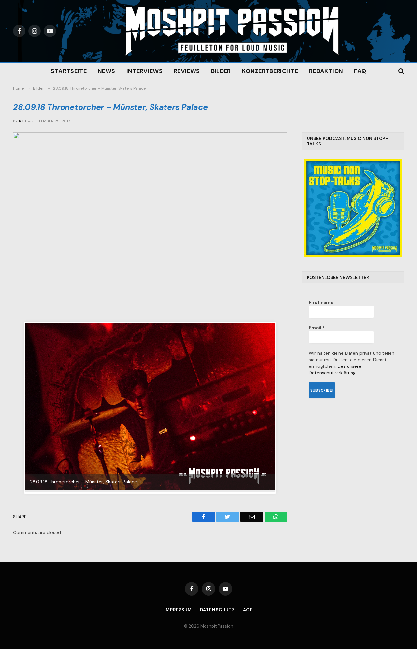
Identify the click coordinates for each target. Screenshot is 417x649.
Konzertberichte (270, 71)
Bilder (221, 71)
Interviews (144, 71)
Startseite (69, 71)
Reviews (187, 71)
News (106, 71)
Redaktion (326, 71)
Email (316, 328)
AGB (248, 610)
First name (321, 302)
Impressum (178, 610)
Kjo (22, 121)
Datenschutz (217, 610)
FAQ (360, 71)
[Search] (400, 71)
